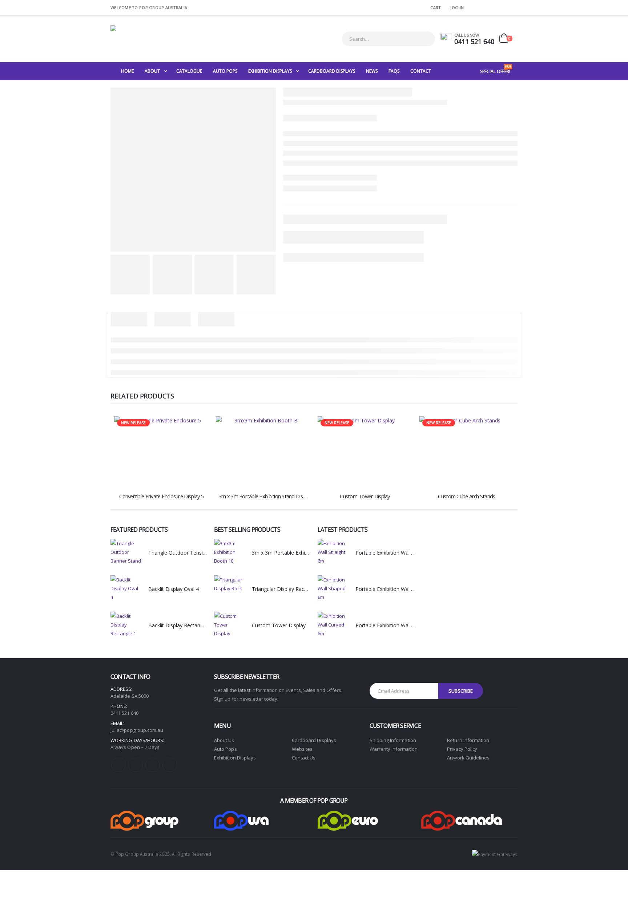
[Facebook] (478, 7)
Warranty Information (394, 749)
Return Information (468, 740)
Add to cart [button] (196, 428)
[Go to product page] (263, 451)
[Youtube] (489, 7)
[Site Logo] (155, 38)
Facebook (118, 765)
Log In (457, 7)
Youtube (135, 765)
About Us (224, 740)
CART (435, 7)
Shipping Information (393, 740)
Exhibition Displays (235, 757)
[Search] (425, 39)
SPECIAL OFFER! (495, 69)
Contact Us (304, 757)
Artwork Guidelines (468, 757)
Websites (302, 749)
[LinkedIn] (512, 7)
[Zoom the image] (144, 815)
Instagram (152, 765)
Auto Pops (225, 749)
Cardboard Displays (314, 740)
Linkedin (169, 765)
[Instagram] (501, 7)
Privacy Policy (462, 749)
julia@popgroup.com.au (136, 730)
